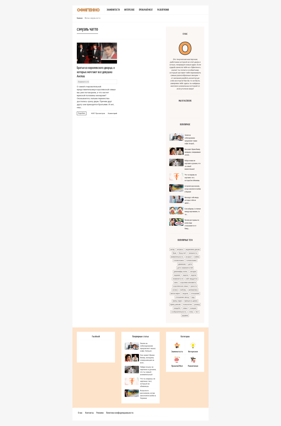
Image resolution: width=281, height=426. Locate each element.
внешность (193, 253)
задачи (193, 275)
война (197, 257)
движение (182, 264)
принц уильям (175, 304)
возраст (189, 257)
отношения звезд (182, 297)
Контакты (89, 413)
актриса (180, 249)
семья (185, 308)
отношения (195, 293)
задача (185, 275)
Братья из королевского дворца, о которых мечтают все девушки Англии (96, 72)
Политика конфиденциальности (119, 413)
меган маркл (175, 293)
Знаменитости (113, 10)
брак (174, 253)
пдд (193, 297)
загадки (193, 272)
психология (187, 304)
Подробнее (81, 113)
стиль (191, 312)
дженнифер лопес (180, 272)
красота (194, 286)
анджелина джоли (193, 249)
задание (177, 275)
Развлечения (163, 10)
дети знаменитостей (185, 268)
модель (185, 293)
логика (175, 290)
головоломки (191, 260)
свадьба (177, 308)
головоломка (179, 260)
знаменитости (178, 279)
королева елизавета (188, 282)
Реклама (100, 413)
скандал (193, 308)
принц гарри (177, 301)
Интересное (129, 10)
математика (193, 290)
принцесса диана (190, 301)
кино (176, 282)
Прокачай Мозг (146, 10)
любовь (183, 290)
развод (197, 304)
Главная (80, 18)
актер (172, 249)
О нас (80, 413)
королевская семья (180, 286)
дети (190, 264)
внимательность (177, 257)
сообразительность (178, 312)
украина (185, 316)
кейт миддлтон (191, 279)
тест (197, 312)
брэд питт (182, 253)
